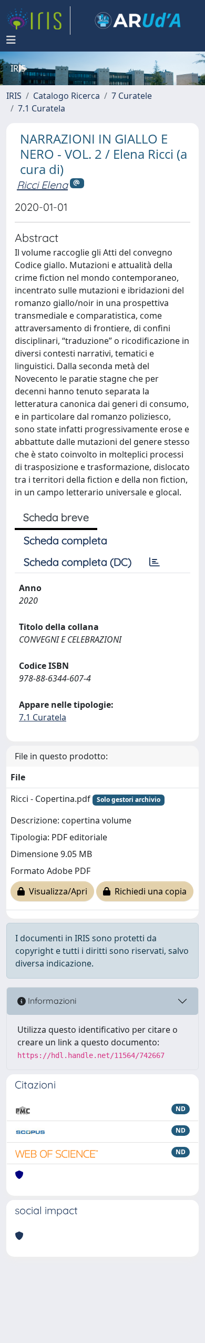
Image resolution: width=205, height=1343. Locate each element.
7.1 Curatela (41, 108)
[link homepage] (38, 20)
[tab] (154, 562)
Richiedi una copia (148, 891)
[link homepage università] (137, 20)
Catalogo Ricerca (66, 95)
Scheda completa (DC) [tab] (77, 561)
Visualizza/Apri (56, 891)
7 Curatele (131, 95)
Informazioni (51, 1000)
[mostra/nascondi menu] (11, 40)
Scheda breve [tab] (56, 517)
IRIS (14, 95)
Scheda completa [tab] (65, 540)
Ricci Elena (42, 184)
